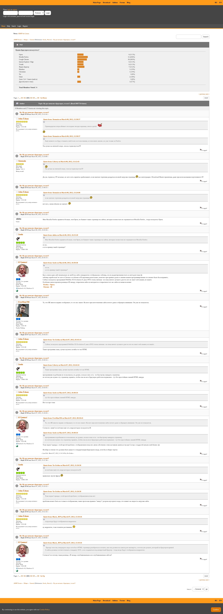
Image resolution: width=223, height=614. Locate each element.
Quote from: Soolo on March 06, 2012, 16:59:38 (60, 263)
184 (31, 98)
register (15, 9)
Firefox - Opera (49, 285)
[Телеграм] (17, 291)
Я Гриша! (22, 262)
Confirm (216, 610)
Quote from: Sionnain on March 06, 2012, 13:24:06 (61, 193)
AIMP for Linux (23, 33)
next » (207, 94)
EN (220, 2)
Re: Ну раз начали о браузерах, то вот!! (34, 112)
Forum (122, 2)
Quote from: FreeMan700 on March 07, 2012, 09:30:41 (63, 418)
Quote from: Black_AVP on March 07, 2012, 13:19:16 (62, 517)
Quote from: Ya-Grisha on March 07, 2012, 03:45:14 (62, 340)
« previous (202, 94)
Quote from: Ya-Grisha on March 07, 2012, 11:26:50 (62, 465)
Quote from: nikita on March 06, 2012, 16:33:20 (60, 235)
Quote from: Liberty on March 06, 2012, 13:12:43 (61, 162)
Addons (115, 2)
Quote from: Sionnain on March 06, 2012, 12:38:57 (61, 119)
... (20, 98)
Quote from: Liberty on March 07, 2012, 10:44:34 (61, 365)
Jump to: (189, 589)
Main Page (97, 2)
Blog (128, 2)
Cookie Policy (45, 610)
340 (38, 98)
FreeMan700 (23, 302)
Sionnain (22, 161)
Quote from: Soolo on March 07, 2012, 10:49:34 (60, 393)
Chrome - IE (47, 287)
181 (22, 98)
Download (106, 2)
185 (34, 98)
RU (216, 2)
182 (24, 98)
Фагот (49, 39)
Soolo (44, 39)
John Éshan (23, 119)
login (8, 9)
